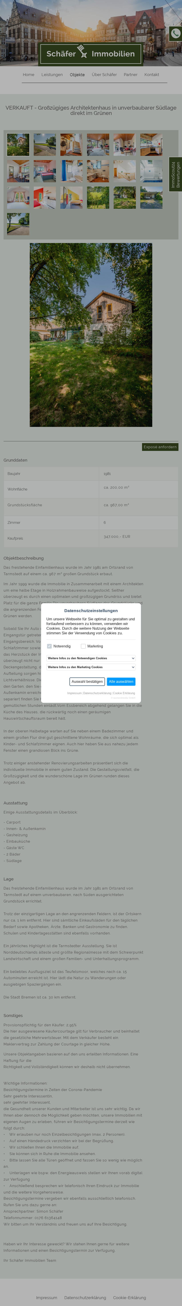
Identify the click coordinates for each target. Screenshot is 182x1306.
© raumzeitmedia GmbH (123, 698)
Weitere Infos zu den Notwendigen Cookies (77, 658)
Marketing (95, 646)
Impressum (74, 693)
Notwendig (62, 646)
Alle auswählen (121, 681)
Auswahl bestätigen (87, 681)
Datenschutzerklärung (97, 693)
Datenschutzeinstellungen (91, 611)
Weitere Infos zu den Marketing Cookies (75, 667)
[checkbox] (49, 646)
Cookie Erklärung (124, 693)
